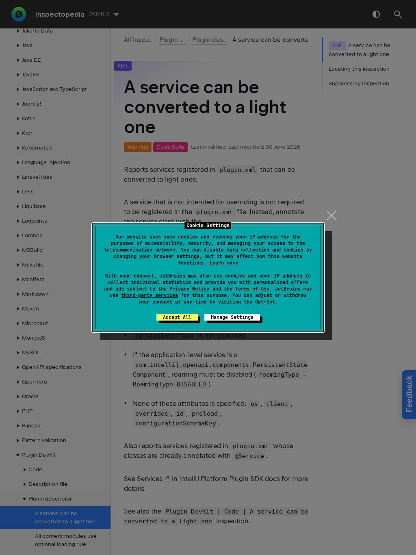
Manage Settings (232, 317)
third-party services (149, 295)
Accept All (177, 317)
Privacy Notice (189, 289)
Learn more (224, 263)
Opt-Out (265, 302)
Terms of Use (252, 289)
